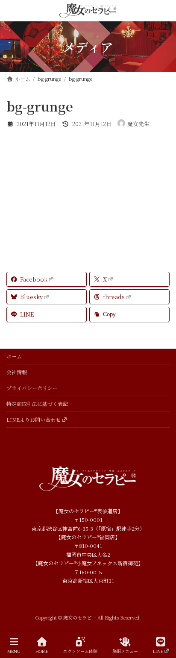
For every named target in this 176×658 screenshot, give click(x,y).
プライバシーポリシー (32, 387)
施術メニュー (125, 651)
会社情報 (16, 372)
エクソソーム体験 (80, 651)
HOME (41, 651)
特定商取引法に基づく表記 (37, 403)
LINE (158, 651)
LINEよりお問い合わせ (33, 419)
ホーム (14, 356)
